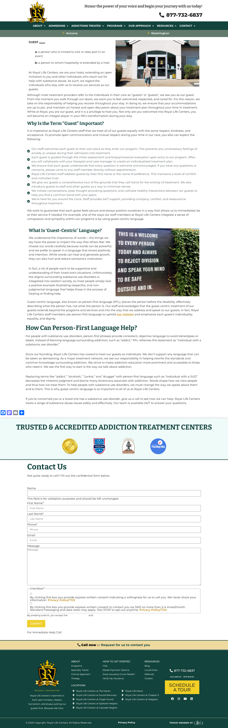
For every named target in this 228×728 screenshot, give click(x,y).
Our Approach (140, 25)
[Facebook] (172, 699)
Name (31, 488)
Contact (185, 25)
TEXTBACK (188, 677)
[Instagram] (179, 699)
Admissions (57, 25)
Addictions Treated (86, 25)
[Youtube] (185, 699)
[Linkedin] (191, 699)
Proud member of (181, 722)
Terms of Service (78, 615)
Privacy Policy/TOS (61, 600)
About (37, 25)
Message (33, 546)
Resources (165, 25)
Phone (32, 524)
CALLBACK (175, 677)
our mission (125, 314)
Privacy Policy (102, 615)
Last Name (35, 513)
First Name (35, 503)
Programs (114, 25)
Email (31, 535)
